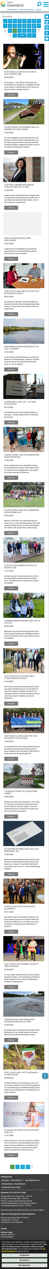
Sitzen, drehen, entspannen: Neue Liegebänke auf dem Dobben (21, 128)
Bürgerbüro (5, 1180)
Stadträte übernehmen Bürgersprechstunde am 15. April (19, 186)
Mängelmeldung (19, 1184)
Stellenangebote (7, 1184)
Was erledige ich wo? (32, 1180)
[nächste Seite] (33, 1167)
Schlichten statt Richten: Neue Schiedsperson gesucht (19, 677)
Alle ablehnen (24, 1260)
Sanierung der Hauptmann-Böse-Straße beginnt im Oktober (19, 1020)
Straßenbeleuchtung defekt (11, 1187)
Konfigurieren (24, 1255)
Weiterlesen (11, 95)
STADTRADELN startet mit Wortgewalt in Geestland (20, 73)
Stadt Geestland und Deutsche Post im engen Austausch (21, 292)
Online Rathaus (16, 1180)
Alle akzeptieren (24, 1265)
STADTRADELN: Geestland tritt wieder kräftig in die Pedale (20, 737)
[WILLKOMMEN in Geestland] (11, 4)
